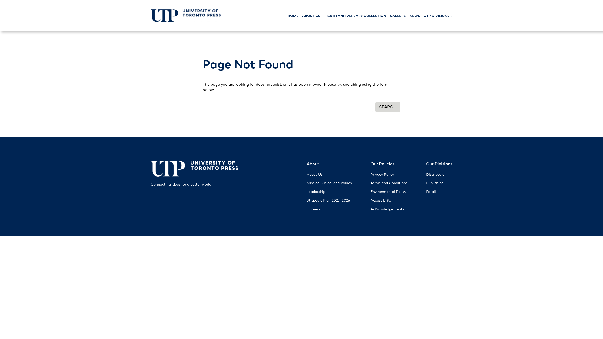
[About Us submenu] (322, 16)
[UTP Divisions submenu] (451, 16)
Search (388, 107)
